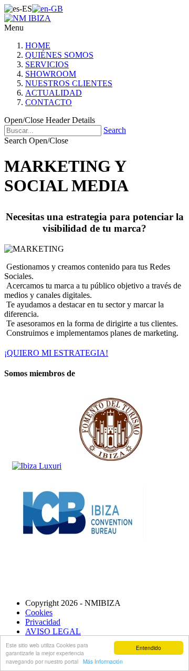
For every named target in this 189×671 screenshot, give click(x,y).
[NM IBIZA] (27, 18)
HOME (37, 45)
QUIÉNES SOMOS (59, 54)
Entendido (148, 648)
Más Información (103, 661)
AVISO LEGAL (53, 631)
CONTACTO (48, 102)
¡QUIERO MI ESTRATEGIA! (56, 352)
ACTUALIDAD (53, 92)
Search (114, 130)
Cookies (38, 612)
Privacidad (42, 621)
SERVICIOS (47, 64)
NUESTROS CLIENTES (68, 83)
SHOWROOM (50, 73)
